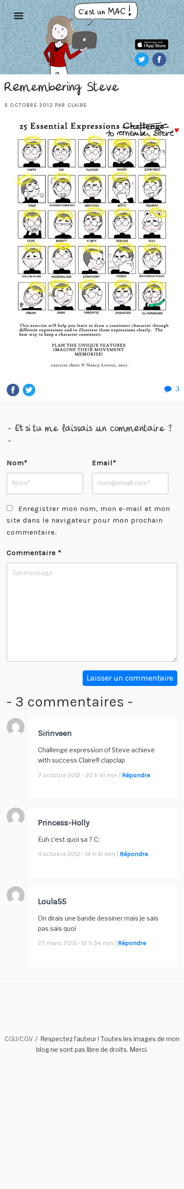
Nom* (17, 463)
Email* (104, 463)
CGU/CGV (18, 1039)
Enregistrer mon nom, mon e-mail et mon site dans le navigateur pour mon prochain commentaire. (88, 520)
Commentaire (34, 552)
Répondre (136, 775)
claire (77, 105)
